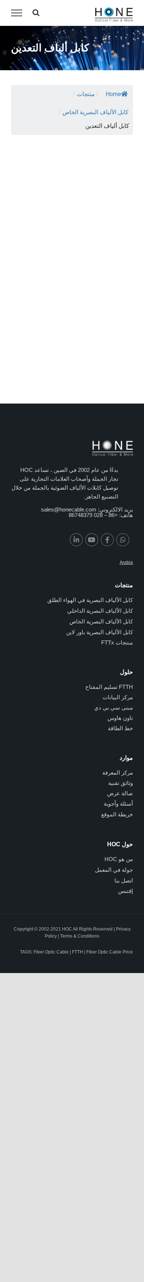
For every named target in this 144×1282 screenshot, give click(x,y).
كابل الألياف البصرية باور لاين (99, 632)
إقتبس (125, 891)
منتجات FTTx (117, 642)
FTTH (77, 952)
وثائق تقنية (120, 783)
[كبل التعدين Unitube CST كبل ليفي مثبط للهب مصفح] (105, 155)
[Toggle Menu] (16, 13)
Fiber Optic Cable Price (109, 952)
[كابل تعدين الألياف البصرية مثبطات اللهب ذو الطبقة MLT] (38, 155)
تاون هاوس (120, 718)
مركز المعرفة (117, 772)
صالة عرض (120, 793)
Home (113, 94)
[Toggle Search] (36, 12)
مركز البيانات (118, 697)
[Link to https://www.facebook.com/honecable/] (107, 539)
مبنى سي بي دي (113, 707)
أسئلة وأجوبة (118, 803)
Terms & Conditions (79, 936)
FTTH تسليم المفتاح (109, 687)
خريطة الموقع (117, 814)
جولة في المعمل (114, 870)
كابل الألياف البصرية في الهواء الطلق (90, 600)
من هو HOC (118, 859)
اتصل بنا (123, 880)
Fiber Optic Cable (51, 952)
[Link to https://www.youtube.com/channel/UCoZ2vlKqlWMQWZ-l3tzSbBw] (91, 539)
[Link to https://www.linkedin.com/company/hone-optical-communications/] (76, 539)
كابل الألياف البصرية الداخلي (100, 611)
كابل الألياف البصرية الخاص (101, 621)
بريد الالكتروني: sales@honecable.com (87, 509)
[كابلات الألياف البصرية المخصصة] (38, 269)
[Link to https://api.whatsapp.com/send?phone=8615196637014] (122, 539)
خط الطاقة (120, 728)
